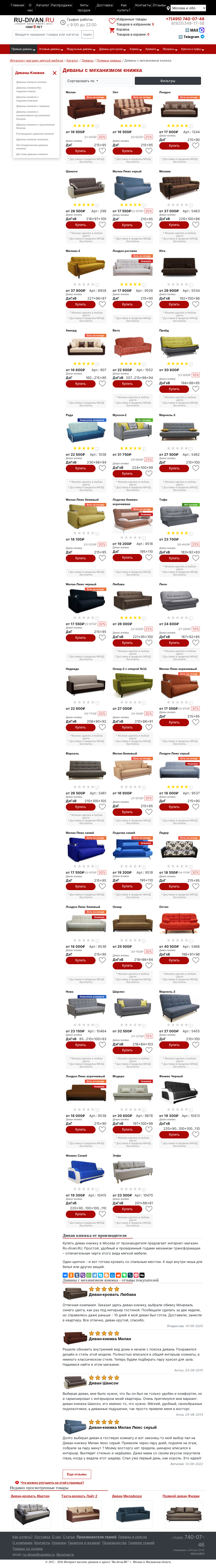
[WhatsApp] (88, 1275)
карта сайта (197, 1553)
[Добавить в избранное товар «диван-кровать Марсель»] (102, 807)
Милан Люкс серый (127, 171)
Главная (17, 5)
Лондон (164, 92)
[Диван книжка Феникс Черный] (179, 1093)
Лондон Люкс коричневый (85, 1076)
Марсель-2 (167, 991)
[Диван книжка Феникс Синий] (86, 1172)
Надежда (72, 668)
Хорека (134, 49)
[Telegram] (94, 1275)
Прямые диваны (22, 49)
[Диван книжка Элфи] (133, 1172)
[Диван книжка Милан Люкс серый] (133, 188)
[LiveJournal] (130, 1275)
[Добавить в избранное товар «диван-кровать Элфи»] (149, 1209)
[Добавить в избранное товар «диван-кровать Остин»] (196, 960)
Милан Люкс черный (81, 584)
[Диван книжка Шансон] (86, 188)
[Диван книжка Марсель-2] (179, 1008)
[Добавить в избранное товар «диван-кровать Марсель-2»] (196, 1045)
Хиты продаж (84, 7)
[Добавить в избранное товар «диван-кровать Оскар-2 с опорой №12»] (149, 727)
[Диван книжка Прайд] (179, 347)
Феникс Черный (171, 1076)
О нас (30, 7)
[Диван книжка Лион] (179, 601)
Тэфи (163, 499)
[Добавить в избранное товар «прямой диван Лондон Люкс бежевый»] (102, 960)
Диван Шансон (103, 1383)
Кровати (151, 49)
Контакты (143, 5)
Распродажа (61, 5)
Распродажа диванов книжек (35, 133)
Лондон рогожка (125, 251)
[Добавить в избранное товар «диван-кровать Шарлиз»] (149, 1050)
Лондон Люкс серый (174, 753)
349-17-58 (187, 23)
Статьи (69, 1537)
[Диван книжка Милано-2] (86, 267)
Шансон (71, 171)
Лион (163, 584)
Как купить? (123, 7)
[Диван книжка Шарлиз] (133, 1008)
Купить (80, 151)
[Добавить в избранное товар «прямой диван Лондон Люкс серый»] (196, 807)
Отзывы (159, 5)
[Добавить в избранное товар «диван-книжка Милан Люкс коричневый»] (196, 722)
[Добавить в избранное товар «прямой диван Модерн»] (149, 1129)
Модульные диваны (79, 49)
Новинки (59, 1543)
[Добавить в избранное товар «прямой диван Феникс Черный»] (196, 1134)
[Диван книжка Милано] (179, 188)
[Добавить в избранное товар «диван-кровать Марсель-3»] (196, 468)
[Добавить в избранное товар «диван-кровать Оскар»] (149, 965)
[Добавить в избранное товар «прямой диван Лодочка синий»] (149, 886)
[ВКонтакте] (65, 1275)
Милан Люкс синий (80, 832)
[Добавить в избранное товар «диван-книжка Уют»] (149, 151)
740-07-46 (185, 18)
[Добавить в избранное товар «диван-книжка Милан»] (102, 151)
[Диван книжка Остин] (179, 923)
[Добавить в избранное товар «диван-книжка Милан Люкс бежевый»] (102, 558)
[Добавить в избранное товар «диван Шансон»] (102, 225)
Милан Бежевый (125, 753)
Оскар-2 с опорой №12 (130, 668)
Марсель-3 (167, 415)
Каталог (42, 5)
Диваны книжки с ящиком (32, 106)
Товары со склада (27, 1548)
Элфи (117, 1155)
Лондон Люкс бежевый (83, 906)
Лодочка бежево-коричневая (125, 502)
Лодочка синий (124, 832)
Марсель (72, 753)
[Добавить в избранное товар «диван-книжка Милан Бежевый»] (149, 812)
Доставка (105, 5)
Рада (69, 415)
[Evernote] (124, 1275)
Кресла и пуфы (191, 49)
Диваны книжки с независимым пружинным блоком (33, 115)
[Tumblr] (77, 1275)
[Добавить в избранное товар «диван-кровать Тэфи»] (196, 558)
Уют (115, 92)
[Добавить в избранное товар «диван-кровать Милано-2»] (102, 304)
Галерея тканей (141, 1543)
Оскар (117, 906)
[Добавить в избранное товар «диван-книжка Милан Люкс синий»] (102, 886)
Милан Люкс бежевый (82, 499)
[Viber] (82, 1275)
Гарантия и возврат (84, 1543)
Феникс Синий (76, 1155)
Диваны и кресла (132, 1537)
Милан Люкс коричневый (178, 668)
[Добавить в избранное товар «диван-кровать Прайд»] (196, 389)
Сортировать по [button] (81, 81)
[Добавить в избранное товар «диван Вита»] (149, 384)
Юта (162, 251)
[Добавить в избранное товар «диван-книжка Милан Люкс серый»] (149, 225)
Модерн (118, 1076)
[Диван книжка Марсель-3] (179, 431)
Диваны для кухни (111, 49)
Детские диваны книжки (32, 154)
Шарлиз (118, 991)
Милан (71, 92)
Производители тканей (96, 1537)
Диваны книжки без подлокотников (28, 89)
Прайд (164, 330)
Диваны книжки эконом (31, 82)
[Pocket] (136, 1275)
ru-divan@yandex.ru (39, 1554)
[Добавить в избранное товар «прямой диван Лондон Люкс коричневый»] (102, 1129)
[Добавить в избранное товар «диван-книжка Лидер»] (196, 886)
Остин (163, 906)
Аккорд (71, 330)
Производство (114, 1543)
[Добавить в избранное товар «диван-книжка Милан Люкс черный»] (102, 638)
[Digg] (141, 1275)
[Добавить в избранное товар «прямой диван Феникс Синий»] (102, 1214)
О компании (22, 1543)
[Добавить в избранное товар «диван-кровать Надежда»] (102, 727)
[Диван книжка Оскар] (133, 923)
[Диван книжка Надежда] (86, 685)
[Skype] (100, 1275)
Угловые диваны (49, 49)
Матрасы (168, 49)
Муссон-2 (120, 415)
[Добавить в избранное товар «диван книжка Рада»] (102, 468)
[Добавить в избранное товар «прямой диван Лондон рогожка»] (149, 304)
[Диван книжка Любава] (133, 601)
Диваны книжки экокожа (32, 139)
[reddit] (118, 1275)
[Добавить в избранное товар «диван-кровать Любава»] (149, 643)
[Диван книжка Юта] (179, 267)
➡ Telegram (188, 37)
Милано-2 (73, 251)
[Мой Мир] (112, 1275)
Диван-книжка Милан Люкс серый (123, 1427)
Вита (116, 330)
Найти (87, 34)
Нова (69, 991)
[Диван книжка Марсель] (86, 770)
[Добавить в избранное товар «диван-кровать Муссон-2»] (149, 473)
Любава (118, 584)
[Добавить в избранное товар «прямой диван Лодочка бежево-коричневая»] (149, 557)
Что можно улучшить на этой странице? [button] (52, 1483)
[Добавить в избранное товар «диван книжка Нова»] (102, 1045)
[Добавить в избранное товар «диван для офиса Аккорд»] (102, 384)
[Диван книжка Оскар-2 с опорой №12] (133, 685)
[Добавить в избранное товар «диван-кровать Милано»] (196, 225)
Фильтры (167, 81)
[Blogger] (106, 1275)
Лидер (164, 832)
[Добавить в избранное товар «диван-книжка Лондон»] (196, 146)
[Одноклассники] (71, 1275)
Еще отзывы (77, 1474)
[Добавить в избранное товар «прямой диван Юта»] (196, 304)
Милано (165, 171)
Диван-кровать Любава (112, 1294)
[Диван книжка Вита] (133, 347)
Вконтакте (65, 1554)
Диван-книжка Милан (110, 1339)
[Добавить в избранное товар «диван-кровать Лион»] (196, 643)
